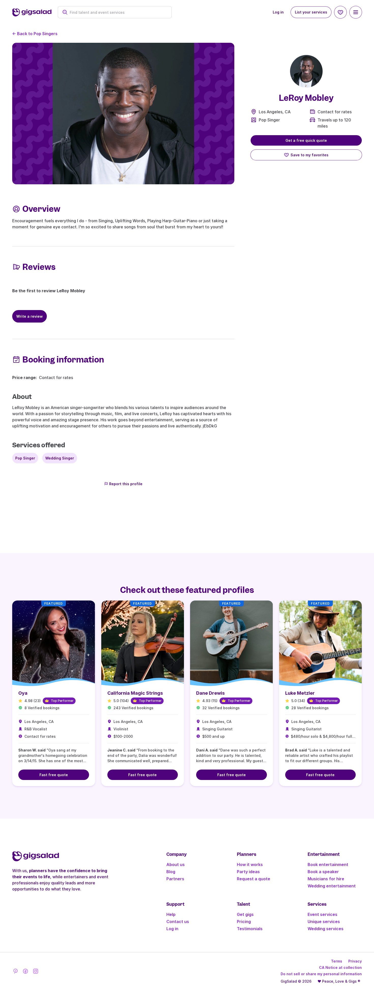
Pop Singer (269, 119)
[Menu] (356, 12)
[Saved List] (340, 12)
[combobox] (117, 12)
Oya (22, 693)
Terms (336, 961)
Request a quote (253, 878)
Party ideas (248, 871)
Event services (322, 914)
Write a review (29, 316)
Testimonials (250, 928)
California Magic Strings (135, 693)
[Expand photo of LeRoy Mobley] (306, 71)
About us (175, 864)
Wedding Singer (59, 458)
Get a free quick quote (306, 140)
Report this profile (125, 484)
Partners (175, 878)
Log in (278, 12)
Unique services (324, 921)
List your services (311, 12)
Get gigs (245, 914)
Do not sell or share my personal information (321, 974)
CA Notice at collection (340, 967)
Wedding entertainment (332, 885)
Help (171, 914)
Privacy (355, 961)
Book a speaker (323, 871)
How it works (250, 864)
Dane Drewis (210, 693)
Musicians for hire (326, 878)
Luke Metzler (300, 693)
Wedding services (325, 928)
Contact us (177, 921)
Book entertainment (328, 864)
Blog (170, 871)
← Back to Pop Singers (34, 33)
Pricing (244, 921)
